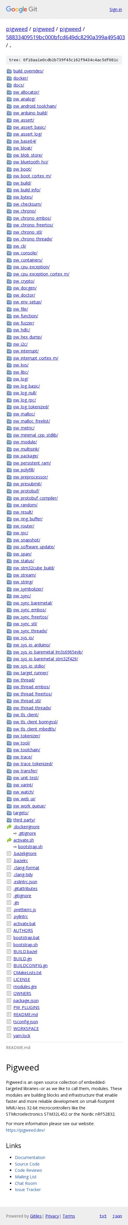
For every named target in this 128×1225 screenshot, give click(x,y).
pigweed (17, 28)
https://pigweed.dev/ (25, 1130)
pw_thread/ (24, 680)
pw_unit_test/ (26, 777)
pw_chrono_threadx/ (32, 239)
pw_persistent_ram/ (32, 463)
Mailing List (26, 1177)
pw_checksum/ (27, 204)
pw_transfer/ (25, 771)
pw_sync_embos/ (29, 609)
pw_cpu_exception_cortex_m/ (41, 274)
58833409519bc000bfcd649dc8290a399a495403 (65, 37)
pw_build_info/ (26, 190)
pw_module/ (25, 442)
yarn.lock (21, 1035)
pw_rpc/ (20, 533)
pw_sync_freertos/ (30, 617)
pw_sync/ (22, 596)
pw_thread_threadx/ (32, 708)
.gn (16, 902)
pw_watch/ (23, 792)
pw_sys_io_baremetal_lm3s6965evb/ (48, 652)
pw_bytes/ (23, 197)
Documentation (30, 1157)
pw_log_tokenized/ (31, 407)
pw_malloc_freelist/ (31, 421)
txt (103, 1215)
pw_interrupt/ (26, 351)
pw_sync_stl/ (25, 623)
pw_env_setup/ (27, 302)
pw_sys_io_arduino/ (31, 645)
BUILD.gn (22, 958)
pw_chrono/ (24, 211)
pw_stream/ (24, 575)
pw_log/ (20, 379)
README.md (25, 1014)
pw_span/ (22, 554)
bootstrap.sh (30, 846)
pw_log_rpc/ (24, 400)
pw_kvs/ (21, 365)
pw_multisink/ (26, 449)
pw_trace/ (22, 757)
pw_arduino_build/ (30, 113)
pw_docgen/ (25, 288)
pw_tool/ (21, 743)
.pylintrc (20, 916)
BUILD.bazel (25, 951)
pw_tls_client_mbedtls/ (34, 729)
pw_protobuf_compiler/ (35, 498)
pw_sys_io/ (23, 637)
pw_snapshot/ (26, 540)
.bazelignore (25, 853)
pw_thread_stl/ (27, 700)
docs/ (18, 85)
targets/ (21, 812)
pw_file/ (20, 309)
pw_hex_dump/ (27, 337)
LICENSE (21, 979)
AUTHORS (23, 930)
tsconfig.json (25, 1021)
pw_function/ (25, 316)
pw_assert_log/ (27, 134)
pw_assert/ (23, 120)
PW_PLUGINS (26, 1007)
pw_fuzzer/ (23, 323)
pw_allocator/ (26, 92)
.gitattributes (25, 888)
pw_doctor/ (24, 295)
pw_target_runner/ (30, 673)
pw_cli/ (19, 246)
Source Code (27, 1164)
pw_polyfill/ (24, 470)
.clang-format (26, 867)
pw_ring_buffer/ (28, 519)
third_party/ (24, 820)
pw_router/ (23, 526)
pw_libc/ (21, 372)
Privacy (52, 1216)
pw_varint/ (23, 785)
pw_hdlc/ (21, 330)
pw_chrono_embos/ (32, 218)
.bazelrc (20, 860)
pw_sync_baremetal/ (32, 603)
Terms (69, 1216)
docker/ (20, 78)
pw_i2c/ (20, 344)
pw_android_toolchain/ (35, 106)
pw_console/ (25, 253)
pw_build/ (22, 183)
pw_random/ (25, 505)
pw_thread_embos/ (31, 686)
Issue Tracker (28, 1189)
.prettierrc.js (24, 909)
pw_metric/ (24, 428)
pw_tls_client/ (26, 714)
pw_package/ (25, 456)
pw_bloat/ (22, 148)
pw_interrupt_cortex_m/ (35, 358)
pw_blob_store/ (28, 155)
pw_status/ (23, 560)
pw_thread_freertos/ (32, 694)
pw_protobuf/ (26, 491)
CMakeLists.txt (27, 972)
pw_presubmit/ (27, 483)
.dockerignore (26, 826)
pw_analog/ (24, 99)
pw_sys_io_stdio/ (29, 666)
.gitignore (27, 833)
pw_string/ (23, 582)
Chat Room (26, 1183)
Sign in (116, 9)
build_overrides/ (28, 71)
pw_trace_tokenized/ (33, 763)
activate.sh (23, 840)
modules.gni (25, 986)
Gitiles (36, 1216)
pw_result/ (23, 512)
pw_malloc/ (24, 414)
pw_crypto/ (24, 281)
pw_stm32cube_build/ (33, 568)
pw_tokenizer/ (26, 736)
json (117, 1215)
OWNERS (22, 993)
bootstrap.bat (26, 937)
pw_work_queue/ (29, 806)
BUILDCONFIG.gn (30, 965)
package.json (26, 1000)
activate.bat (24, 923)
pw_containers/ (28, 260)
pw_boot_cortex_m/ (32, 176)
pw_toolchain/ (26, 749)
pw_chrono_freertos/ (33, 225)
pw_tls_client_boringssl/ (35, 722)
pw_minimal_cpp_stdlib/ (35, 435)
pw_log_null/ (25, 393)
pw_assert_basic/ (29, 127)
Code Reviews (28, 1170)
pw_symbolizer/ (28, 589)
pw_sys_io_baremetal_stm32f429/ (45, 659)
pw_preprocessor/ (30, 477)
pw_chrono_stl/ (27, 232)
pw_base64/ (24, 141)
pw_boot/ (22, 169)
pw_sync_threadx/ (30, 631)
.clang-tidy (23, 874)
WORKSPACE (26, 1028)
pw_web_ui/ (24, 799)
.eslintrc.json (25, 881)
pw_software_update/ (34, 546)
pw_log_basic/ (26, 386)
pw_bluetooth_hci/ (30, 162)
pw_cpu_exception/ (31, 267)
